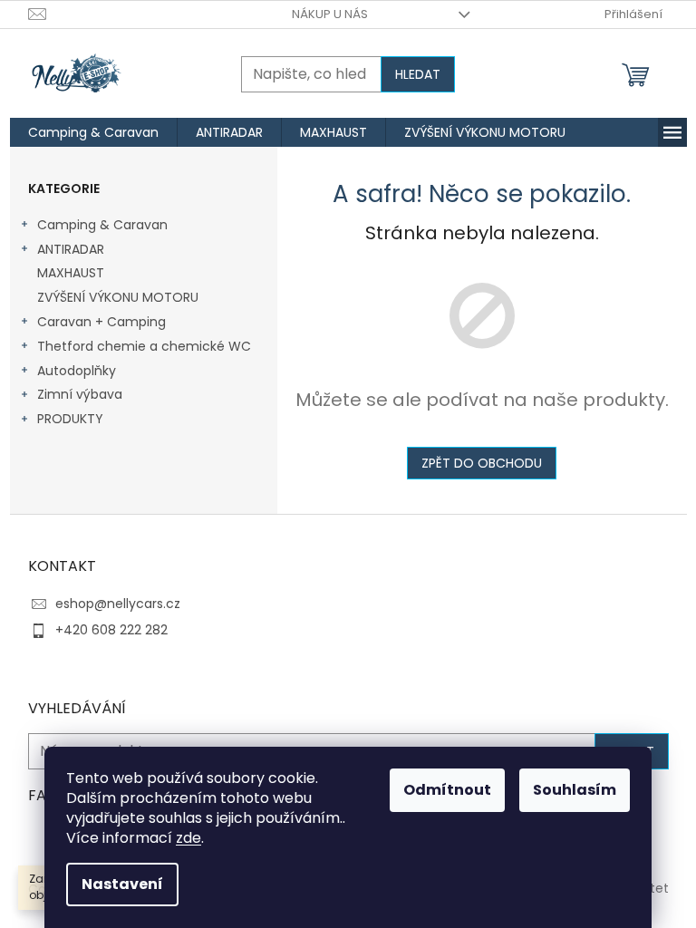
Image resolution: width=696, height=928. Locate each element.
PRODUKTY (70, 419)
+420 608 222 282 (111, 630)
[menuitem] (93, 132)
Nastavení (122, 884)
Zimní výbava (79, 394)
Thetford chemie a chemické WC (144, 346)
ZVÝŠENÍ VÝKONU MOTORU (117, 297)
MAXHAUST (70, 273)
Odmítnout (447, 789)
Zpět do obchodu (481, 463)
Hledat (417, 74)
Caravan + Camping (101, 322)
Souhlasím (574, 789)
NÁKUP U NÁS (330, 14)
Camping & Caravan (102, 225)
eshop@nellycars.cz (117, 603)
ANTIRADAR (70, 249)
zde (188, 837)
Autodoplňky (76, 371)
